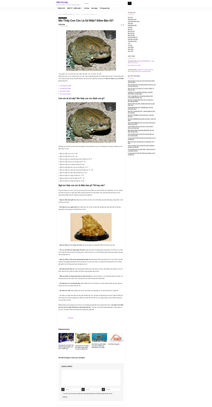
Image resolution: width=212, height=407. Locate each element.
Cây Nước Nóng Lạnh (133, 21)
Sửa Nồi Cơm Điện (133, 39)
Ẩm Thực (130, 17)
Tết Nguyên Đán (105, 8)
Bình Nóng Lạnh (132, 19)
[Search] (130, 3)
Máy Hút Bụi (131, 33)
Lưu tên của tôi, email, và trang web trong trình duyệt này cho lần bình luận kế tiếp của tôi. (87, 393)
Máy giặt (130, 29)
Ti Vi (129, 43)
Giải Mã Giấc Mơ (67, 14)
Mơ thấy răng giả (113, 344)
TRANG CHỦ (61, 8)
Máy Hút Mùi (131, 35)
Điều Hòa (130, 23)
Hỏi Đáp (86, 8)
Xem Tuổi (130, 51)
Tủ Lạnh (130, 45)
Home (60, 14)
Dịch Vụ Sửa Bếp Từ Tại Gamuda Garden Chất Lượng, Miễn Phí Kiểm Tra (140, 96)
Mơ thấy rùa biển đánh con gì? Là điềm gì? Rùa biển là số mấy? (99, 345)
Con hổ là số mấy (65, 91)
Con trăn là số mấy (65, 88)
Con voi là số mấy (65, 94)
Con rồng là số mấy (65, 86)
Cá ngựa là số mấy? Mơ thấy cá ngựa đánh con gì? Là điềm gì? (66, 346)
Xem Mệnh (131, 47)
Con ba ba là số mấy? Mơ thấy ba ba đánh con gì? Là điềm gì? (82, 347)
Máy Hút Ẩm (131, 31)
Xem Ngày (94, 8)
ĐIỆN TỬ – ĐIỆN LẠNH (74, 8)
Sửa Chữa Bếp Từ (132, 37)
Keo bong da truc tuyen (134, 65)
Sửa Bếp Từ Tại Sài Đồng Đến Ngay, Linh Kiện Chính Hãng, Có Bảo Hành (140, 93)
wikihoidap (61, 24)
